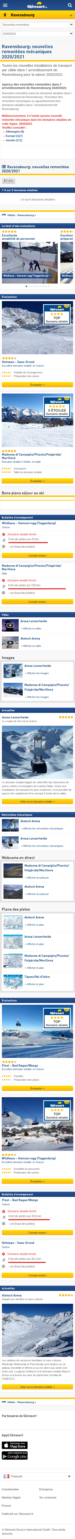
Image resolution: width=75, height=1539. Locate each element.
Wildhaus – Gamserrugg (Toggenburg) (29, 523)
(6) (15, 131)
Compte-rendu (36, 555)
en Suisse (38, 365)
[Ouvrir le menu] (5, 5)
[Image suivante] (70, 259)
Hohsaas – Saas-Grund (18, 1243)
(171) (14, 140)
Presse (6, 1505)
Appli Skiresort (12, 1435)
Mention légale (11, 1497)
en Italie (36, 461)
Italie (4, 573)
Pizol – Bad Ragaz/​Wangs (20, 1200)
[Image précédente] (4, 259)
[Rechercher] (70, 5)
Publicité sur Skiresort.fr (17, 1514)
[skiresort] (37, 5)
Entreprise (46, 1489)
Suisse (6, 527)
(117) (14, 135)
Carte (9, 180)
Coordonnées (10, 1489)
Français (16, 1476)
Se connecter (48, 1497)
